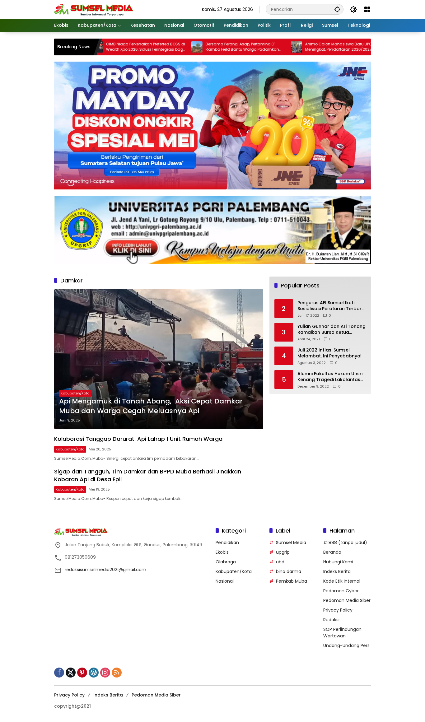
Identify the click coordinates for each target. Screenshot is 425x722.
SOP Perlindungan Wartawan (342, 632)
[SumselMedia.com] (93, 9)
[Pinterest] (82, 673)
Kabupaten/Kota (75, 393)
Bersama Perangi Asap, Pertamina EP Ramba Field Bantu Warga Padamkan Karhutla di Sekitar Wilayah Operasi (212, 47)
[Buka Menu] (367, 9)
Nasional (225, 581)
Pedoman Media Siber (347, 600)
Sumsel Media (291, 542)
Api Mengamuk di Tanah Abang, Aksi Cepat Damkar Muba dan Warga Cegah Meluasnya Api (151, 406)
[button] (337, 9)
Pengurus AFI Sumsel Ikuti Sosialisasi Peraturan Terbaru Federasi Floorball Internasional (330, 306)
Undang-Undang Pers (346, 645)
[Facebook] (59, 673)
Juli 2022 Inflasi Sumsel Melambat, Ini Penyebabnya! (329, 353)
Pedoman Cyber (341, 591)
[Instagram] (105, 673)
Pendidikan (227, 542)
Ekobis (222, 552)
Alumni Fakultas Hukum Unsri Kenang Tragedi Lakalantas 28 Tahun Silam (329, 377)
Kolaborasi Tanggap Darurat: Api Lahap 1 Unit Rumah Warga (138, 439)
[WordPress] (94, 673)
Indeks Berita (337, 571)
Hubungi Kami (338, 562)
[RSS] (117, 673)
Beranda (332, 552)
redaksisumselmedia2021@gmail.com (105, 569)
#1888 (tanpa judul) (345, 542)
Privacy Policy (338, 610)
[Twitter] (71, 673)
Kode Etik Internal (341, 581)
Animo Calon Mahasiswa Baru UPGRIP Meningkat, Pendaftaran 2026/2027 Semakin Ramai (311, 47)
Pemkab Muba (291, 581)
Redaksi (331, 620)
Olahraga (226, 562)
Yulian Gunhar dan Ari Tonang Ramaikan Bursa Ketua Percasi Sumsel (331, 330)
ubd (280, 562)
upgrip (283, 552)
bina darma (288, 571)
